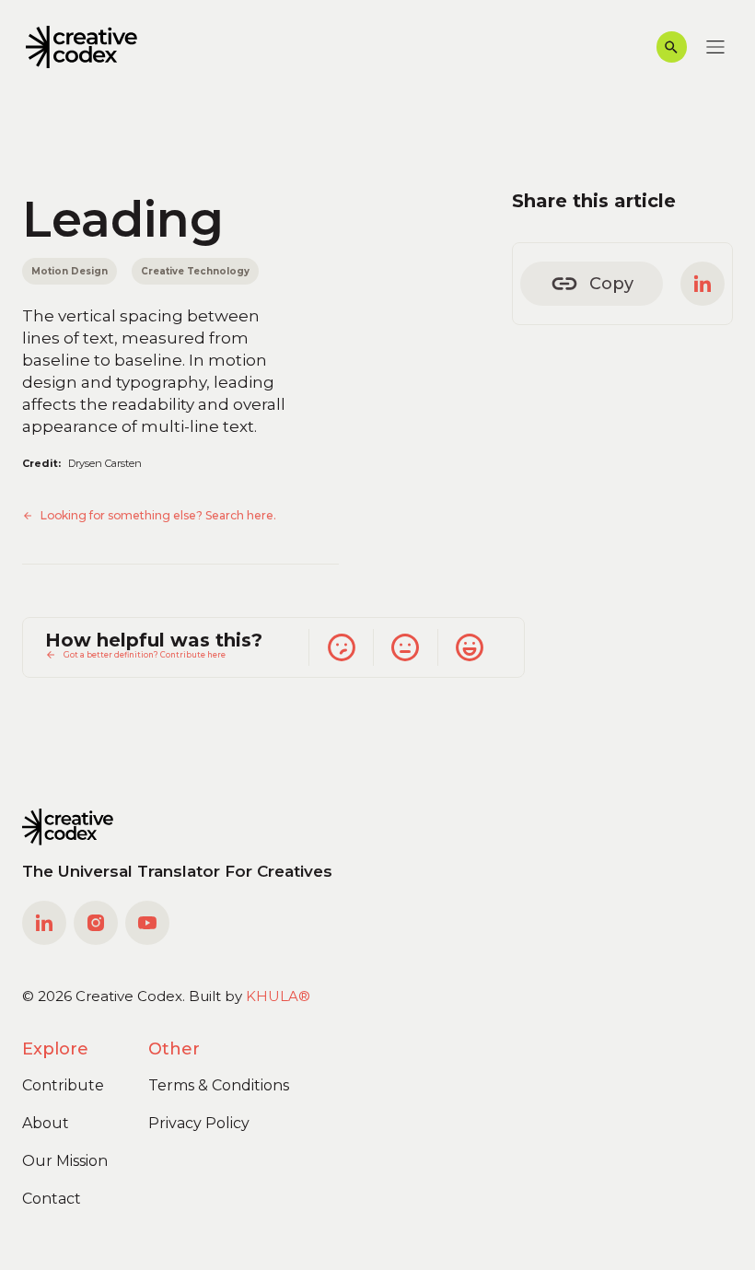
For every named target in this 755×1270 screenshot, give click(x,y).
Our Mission (65, 1161)
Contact (51, 1198)
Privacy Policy (199, 1123)
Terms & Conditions (218, 1085)
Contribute (63, 1085)
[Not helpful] (340, 647)
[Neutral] (405, 647)
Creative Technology (195, 270)
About (45, 1123)
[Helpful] (469, 647)
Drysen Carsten (105, 463)
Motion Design (69, 270)
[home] (81, 47)
